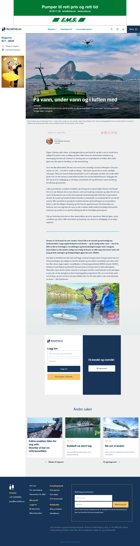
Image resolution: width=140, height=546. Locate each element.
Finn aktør (54, 494)
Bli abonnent (102, 368)
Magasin (51, 29)
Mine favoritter (117, 29)
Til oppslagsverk (110, 462)
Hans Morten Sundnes (62, 141)
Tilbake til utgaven (12, 46)
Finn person (55, 490)
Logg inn (123, 29)
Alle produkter (56, 509)
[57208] (60, 419)
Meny (131, 29)
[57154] (98, 419)
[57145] (136, 419)
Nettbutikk (54, 505)
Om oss (33, 486)
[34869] (138, 34)
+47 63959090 (15, 497)
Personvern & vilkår (38, 494)
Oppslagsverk (66, 29)
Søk (111, 29)
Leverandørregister (84, 29)
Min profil (34, 500)
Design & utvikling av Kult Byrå (70, 542)
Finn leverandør (56, 499)
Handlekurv (54, 513)
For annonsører (36, 490)
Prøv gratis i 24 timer (64, 377)
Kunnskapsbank (56, 486)
